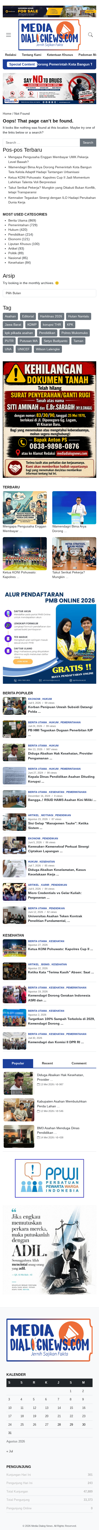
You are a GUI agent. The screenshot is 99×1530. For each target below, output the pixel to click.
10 (10, 1408)
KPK (70, 324)
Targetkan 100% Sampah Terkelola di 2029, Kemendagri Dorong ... (61, 1021)
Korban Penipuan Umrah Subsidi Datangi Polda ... (60, 709)
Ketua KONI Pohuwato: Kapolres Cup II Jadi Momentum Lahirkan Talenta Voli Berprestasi (49, 180)
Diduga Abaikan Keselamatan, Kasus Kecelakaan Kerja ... (57, 872)
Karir (45, 884)
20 (46, 1416)
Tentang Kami (31, 55)
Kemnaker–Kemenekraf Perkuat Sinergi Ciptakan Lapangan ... (58, 849)
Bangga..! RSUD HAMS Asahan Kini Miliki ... (62, 800)
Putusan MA (29, 341)
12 (34, 1408)
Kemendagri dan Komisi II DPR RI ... (56, 1042)
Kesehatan (16, 262)
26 (34, 1424)
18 (22, 1416)
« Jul (9, 1451)
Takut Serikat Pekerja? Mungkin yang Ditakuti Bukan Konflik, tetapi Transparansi (52, 190)
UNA (8, 349)
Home (7, 113)
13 (46, 1408)
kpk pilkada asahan (19, 333)
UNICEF (24, 349)
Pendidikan (16, 234)
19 (34, 1416)
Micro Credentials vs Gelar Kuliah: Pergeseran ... (55, 895)
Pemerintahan (18, 225)
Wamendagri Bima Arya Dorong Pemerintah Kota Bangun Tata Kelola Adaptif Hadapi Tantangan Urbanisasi (50, 169)
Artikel (12, 248)
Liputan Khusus (19, 244)
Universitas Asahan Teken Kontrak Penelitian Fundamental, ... (55, 919)
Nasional (14, 258)
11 (21, 1408)
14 (59, 1408)
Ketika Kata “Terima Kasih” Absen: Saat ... (61, 972)
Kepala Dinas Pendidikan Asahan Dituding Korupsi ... (61, 779)
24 (10, 1424)
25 (22, 1424)
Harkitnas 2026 (51, 316)
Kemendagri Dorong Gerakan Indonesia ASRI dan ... (59, 998)
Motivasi (47, 815)
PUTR (9, 341)
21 (59, 1416)
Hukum (13, 229)
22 (71, 1416)
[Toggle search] (90, 35)
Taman (78, 341)
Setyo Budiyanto (55, 341)
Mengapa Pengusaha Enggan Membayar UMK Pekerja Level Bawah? (48, 159)
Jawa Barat (13, 324)
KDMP (32, 324)
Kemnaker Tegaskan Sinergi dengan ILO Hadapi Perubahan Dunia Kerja (52, 200)
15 (71, 1408)
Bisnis (45, 964)
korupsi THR (52, 324)
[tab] (18, 1063)
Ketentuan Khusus (60, 55)
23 (83, 1416)
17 (10, 1416)
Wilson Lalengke (48, 349)
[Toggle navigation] (9, 35)
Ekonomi (14, 239)
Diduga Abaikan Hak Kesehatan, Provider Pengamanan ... (60, 756)
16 (83, 1408)
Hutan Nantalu (78, 316)
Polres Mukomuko (74, 333)
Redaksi (10, 55)
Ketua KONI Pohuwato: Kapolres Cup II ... (60, 949)
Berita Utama (17, 220)
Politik (12, 253)
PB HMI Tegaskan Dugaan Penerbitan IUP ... (60, 733)
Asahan (10, 316)
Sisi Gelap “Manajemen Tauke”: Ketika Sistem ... (58, 826)
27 (46, 1424)
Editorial (28, 316)
